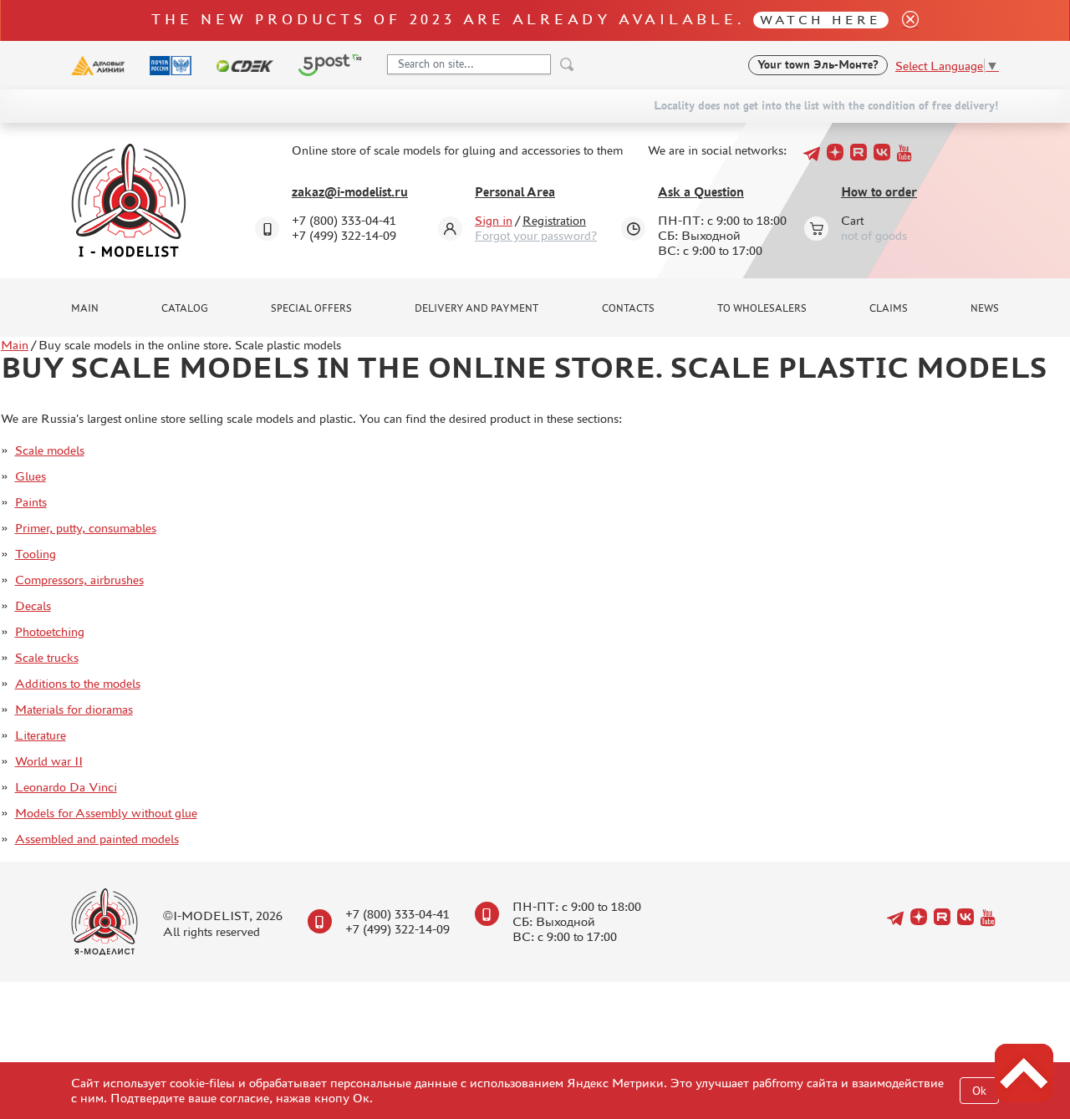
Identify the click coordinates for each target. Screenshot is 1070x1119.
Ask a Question (701, 192)
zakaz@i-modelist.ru (350, 192)
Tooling (35, 554)
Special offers (311, 308)
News (985, 308)
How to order (879, 192)
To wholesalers (762, 308)
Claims (888, 308)
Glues (30, 476)
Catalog (184, 308)
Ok (979, 1091)
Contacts (628, 308)
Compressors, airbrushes (79, 579)
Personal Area (515, 192)
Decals (33, 605)
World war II (49, 761)
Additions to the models (77, 683)
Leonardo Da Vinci (66, 787)
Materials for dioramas (74, 709)
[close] (904, 20)
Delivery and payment (476, 308)
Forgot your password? (536, 235)
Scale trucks (47, 657)
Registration (554, 220)
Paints (31, 502)
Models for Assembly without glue (106, 813)
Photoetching (49, 631)
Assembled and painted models (97, 839)
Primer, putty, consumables (85, 528)
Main (85, 308)
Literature (40, 735)
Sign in (493, 220)
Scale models (49, 450)
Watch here (820, 20)
